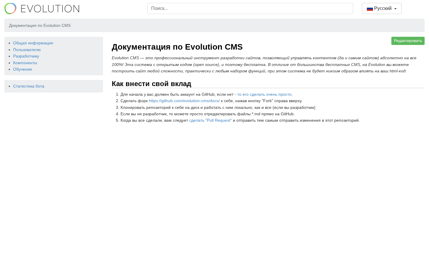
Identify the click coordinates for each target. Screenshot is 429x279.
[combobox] (250, 8)
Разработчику (26, 56)
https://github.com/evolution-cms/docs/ (184, 100)
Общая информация (33, 43)
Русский (383, 8)
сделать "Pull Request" (210, 120)
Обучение (22, 69)
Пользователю (27, 49)
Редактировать (408, 40)
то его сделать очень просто (264, 94)
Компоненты (25, 62)
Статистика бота (28, 86)
